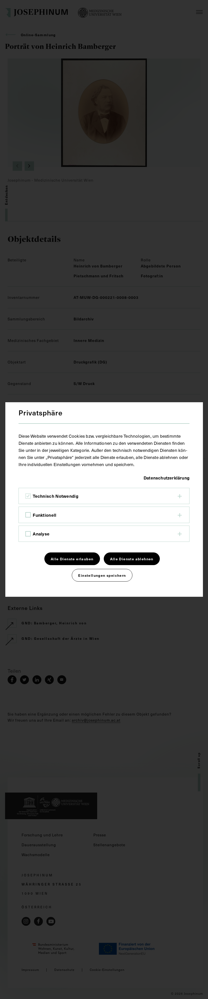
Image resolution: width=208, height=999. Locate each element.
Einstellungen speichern (102, 575)
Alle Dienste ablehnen (131, 558)
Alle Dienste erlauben (72, 558)
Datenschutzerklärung (166, 478)
